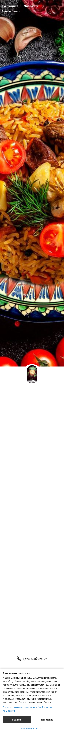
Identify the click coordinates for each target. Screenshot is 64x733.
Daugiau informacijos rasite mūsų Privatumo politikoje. (28, 709)
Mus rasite (31, 6)
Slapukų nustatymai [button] (32, 728)
